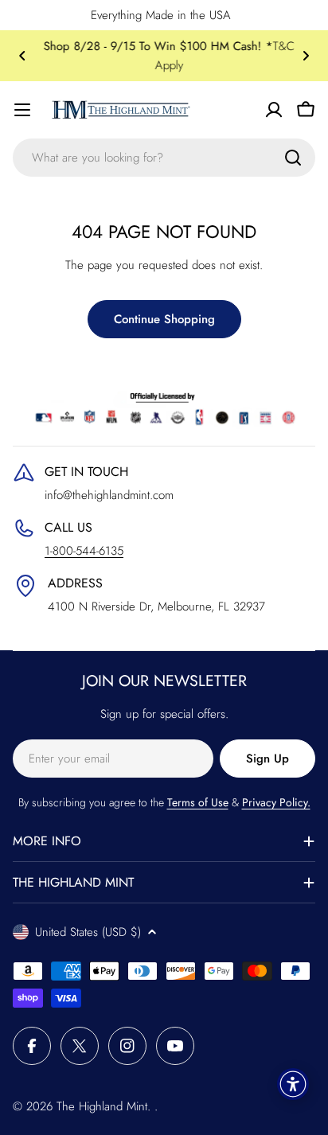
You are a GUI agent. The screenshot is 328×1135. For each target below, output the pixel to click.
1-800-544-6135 (84, 551)
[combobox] (164, 157)
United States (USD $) (88, 932)
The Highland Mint (102, 1106)
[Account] (273, 109)
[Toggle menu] (22, 109)
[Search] (293, 157)
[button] (22, 55)
